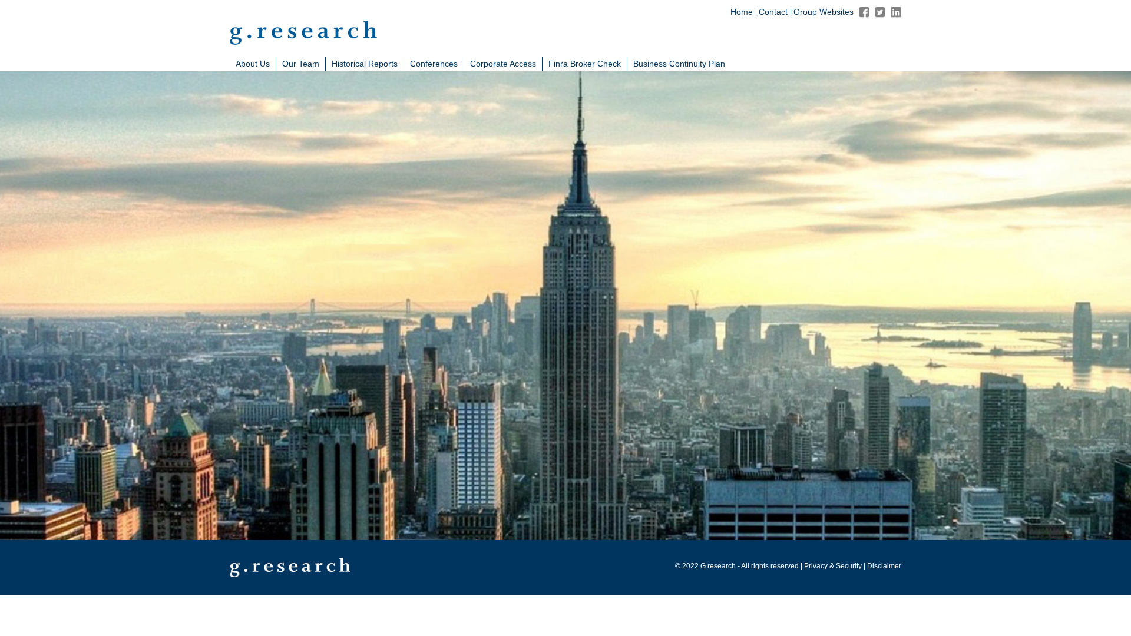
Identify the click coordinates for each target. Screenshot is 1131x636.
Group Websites (823, 12)
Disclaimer (884, 566)
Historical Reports (365, 63)
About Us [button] (253, 63)
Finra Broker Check (584, 63)
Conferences (434, 63)
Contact (773, 12)
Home (741, 12)
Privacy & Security (833, 566)
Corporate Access (503, 63)
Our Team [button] (300, 63)
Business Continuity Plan (679, 63)
